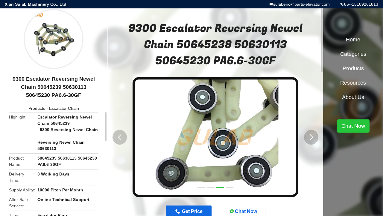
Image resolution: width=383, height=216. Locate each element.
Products (36, 108)
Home (353, 40)
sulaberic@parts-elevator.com (301, 4)
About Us (353, 97)
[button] (120, 137)
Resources (353, 83)
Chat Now (353, 126)
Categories (353, 54)
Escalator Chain (64, 108)
